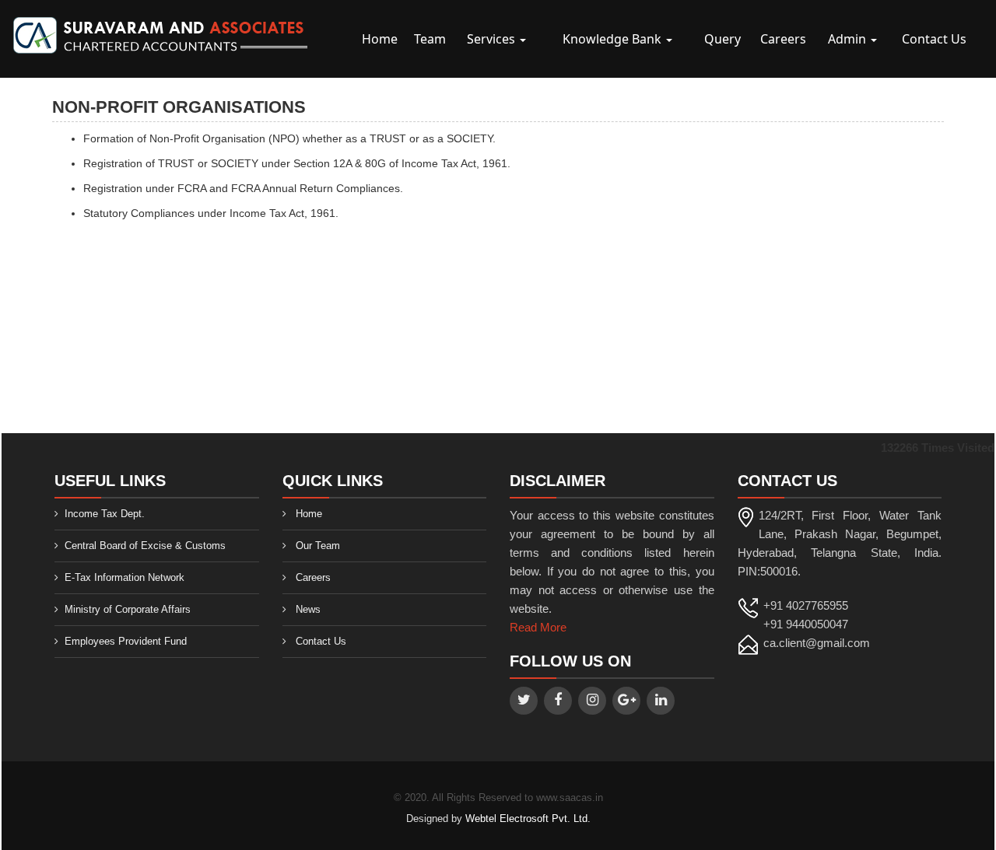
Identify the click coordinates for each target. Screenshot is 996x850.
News (308, 609)
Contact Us (934, 38)
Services (492, 38)
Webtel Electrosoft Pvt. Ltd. (528, 818)
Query (722, 38)
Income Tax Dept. (105, 513)
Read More (538, 627)
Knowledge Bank (614, 38)
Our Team (318, 545)
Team (430, 38)
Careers (783, 38)
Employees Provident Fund (126, 641)
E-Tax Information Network (124, 577)
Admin (848, 38)
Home (380, 38)
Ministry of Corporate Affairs (128, 609)
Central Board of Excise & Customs (145, 545)
